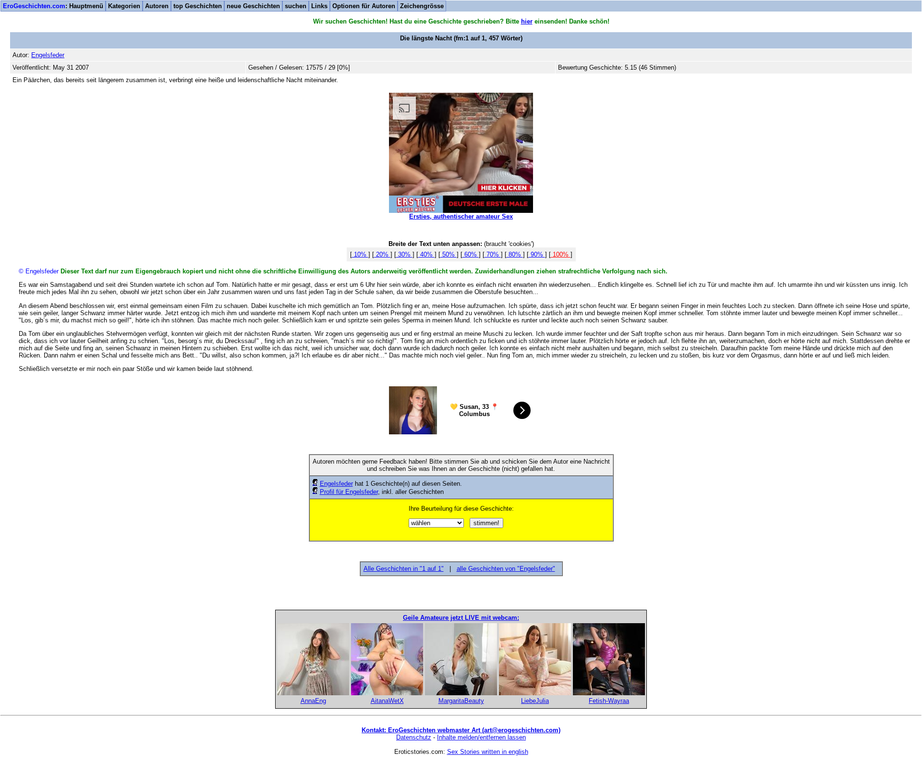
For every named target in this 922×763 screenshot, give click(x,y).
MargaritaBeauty (461, 700)
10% (360, 254)
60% (470, 254)
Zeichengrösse (422, 6)
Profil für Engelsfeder (349, 491)
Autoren (157, 6)
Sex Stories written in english (487, 751)
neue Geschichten (253, 6)
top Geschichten (197, 6)
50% (448, 254)
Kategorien (124, 6)
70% (493, 254)
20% (382, 254)
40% (426, 254)
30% (404, 254)
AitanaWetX (387, 700)
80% (515, 254)
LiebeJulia (535, 700)
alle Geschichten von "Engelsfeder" (506, 568)
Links (319, 6)
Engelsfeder (336, 483)
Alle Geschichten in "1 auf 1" (404, 568)
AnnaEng (313, 700)
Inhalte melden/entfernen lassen (481, 737)
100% (560, 254)
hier (527, 21)
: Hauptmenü (53, 6)
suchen (295, 6)
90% (537, 254)
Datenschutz (413, 737)
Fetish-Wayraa (609, 700)
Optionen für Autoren (363, 6)
